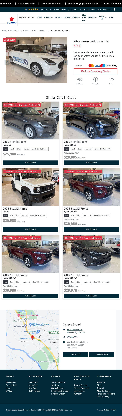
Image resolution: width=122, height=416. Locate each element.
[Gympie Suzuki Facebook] (114, 9)
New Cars (32, 388)
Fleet (99, 385)
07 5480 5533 (105, 9)
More (111, 18)
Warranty (78, 394)
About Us (102, 17)
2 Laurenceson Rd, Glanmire (83, 9)
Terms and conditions (106, 394)
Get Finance (30, 163)
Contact (100, 388)
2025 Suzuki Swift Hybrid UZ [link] (59, 31)
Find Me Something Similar (95, 71)
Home (39, 18)
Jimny (8, 388)
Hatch (42, 31)
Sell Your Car (84, 17)
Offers (67, 18)
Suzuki (25, 31)
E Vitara (9, 391)
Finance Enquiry (58, 394)
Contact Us (75, 354)
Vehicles (47, 18)
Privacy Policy (103, 397)
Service (75, 18)
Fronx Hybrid (11, 385)
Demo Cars (14, 31)
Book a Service (80, 385)
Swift (34, 31)
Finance (91, 18)
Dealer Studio (111, 410)
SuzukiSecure (57, 388)
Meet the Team (103, 391)
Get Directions (102, 354)
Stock (57, 18)
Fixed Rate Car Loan (60, 391)
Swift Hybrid (11, 382)
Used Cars (33, 382)
